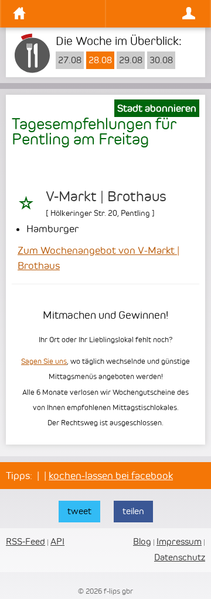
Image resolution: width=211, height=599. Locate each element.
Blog (142, 541)
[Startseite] (56, 14)
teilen (133, 511)
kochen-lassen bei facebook (111, 475)
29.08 (130, 60)
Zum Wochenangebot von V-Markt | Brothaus (98, 258)
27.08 (69, 60)
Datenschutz (179, 557)
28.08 (100, 60)
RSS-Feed (25, 541)
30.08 (161, 60)
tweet (79, 511)
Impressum (179, 541)
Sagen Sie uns (44, 361)
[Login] (155, 14)
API (57, 541)
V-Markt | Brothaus (106, 196)
